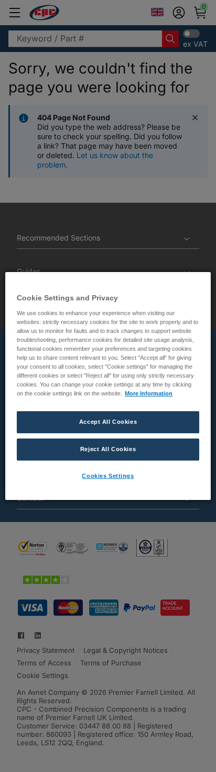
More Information (148, 393)
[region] (107, 386)
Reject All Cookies (108, 449)
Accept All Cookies (108, 422)
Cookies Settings (108, 476)
